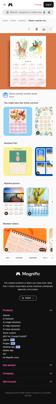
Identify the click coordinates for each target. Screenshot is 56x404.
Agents (8, 340)
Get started (9, 365)
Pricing (38, 4)
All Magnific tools (11, 357)
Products (8, 310)
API (4, 354)
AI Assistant (8, 318)
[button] (28, 298)
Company (8, 373)
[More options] (29, 29)
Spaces (6, 315)
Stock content (9, 333)
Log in (48, 4)
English (28, 298)
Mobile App (8, 350)
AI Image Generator (12, 322)
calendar (19, 258)
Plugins (9, 343)
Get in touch (9, 381)
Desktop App (11, 347)
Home (5, 21)
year (7, 258)
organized (33, 258)
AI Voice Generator (11, 329)
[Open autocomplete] (6, 12)
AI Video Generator (11, 326)
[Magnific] (28, 274)
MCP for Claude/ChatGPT (15, 336)
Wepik (11, 97)
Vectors (22, 21)
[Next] (52, 121)
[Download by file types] (50, 29)
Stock (13, 21)
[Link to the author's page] (5, 95)
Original (18, 38)
